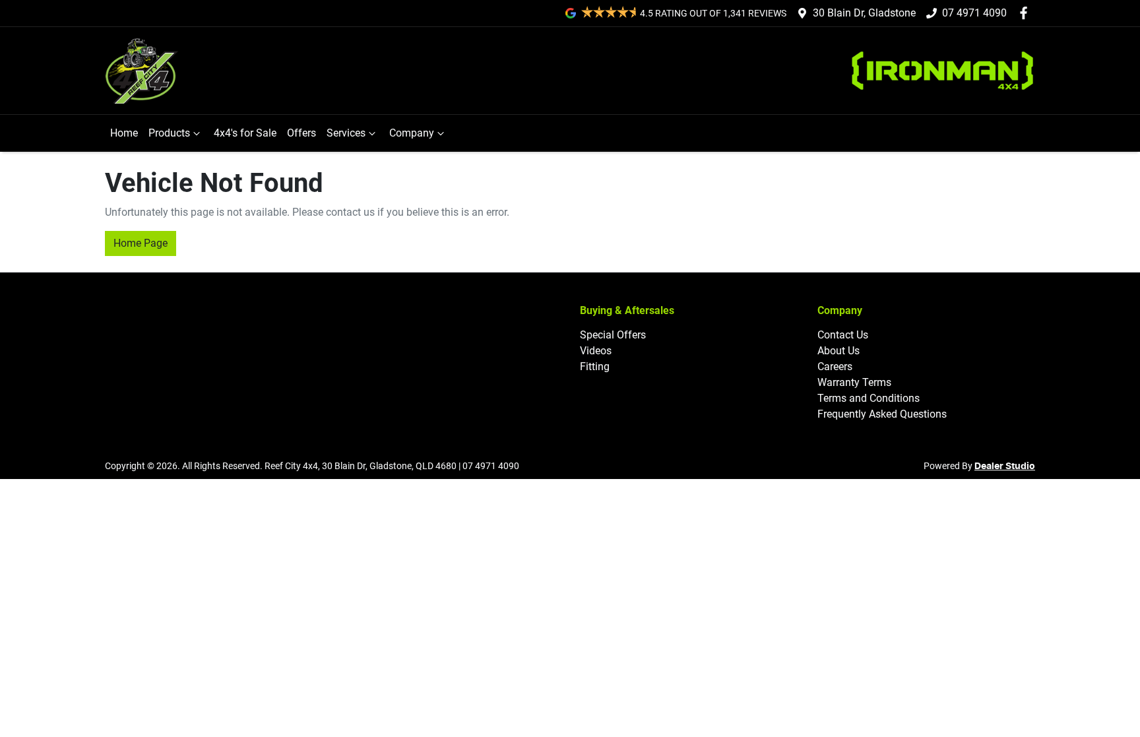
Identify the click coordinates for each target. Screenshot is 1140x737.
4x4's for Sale (245, 133)
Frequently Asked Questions (882, 414)
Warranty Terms (854, 382)
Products (169, 133)
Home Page (140, 243)
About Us (838, 350)
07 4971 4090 (974, 13)
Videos (596, 350)
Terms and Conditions (868, 398)
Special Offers (613, 335)
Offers (301, 133)
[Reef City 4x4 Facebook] (1026, 13)
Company (411, 133)
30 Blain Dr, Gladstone (864, 13)
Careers (834, 366)
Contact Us (842, 335)
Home (124, 133)
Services (346, 133)
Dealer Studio (1004, 466)
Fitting (595, 366)
